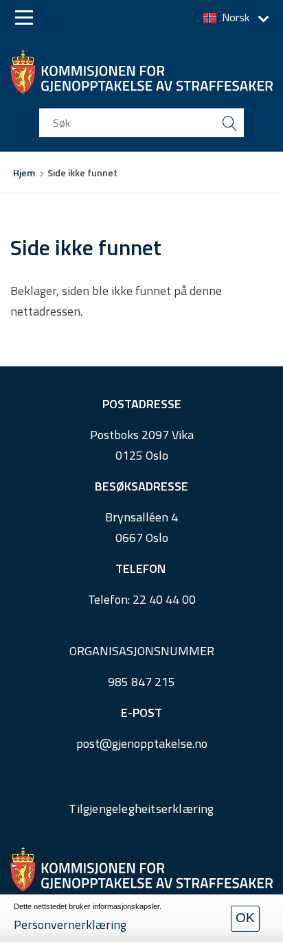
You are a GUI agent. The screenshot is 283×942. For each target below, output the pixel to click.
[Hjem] (141, 72)
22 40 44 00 (164, 599)
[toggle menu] (24, 17)
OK (245, 917)
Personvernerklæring (70, 924)
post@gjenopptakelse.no (141, 743)
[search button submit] (229, 123)
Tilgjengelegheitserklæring (141, 808)
